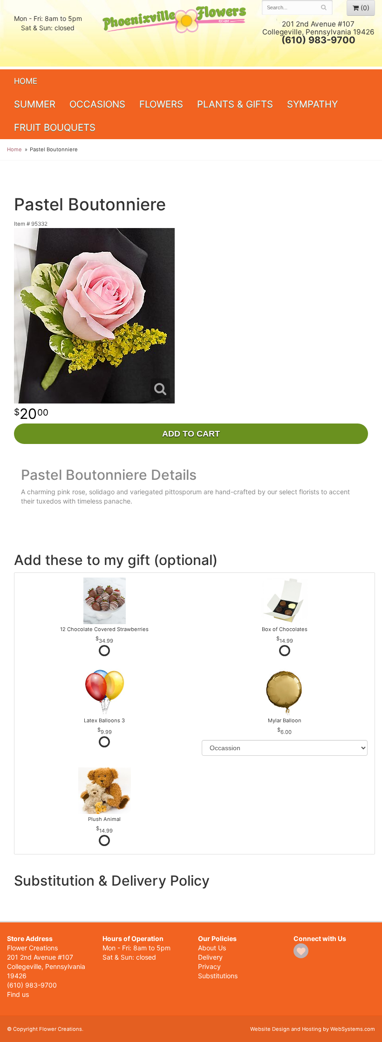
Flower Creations (175, 33)
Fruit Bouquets (55, 127)
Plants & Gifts (235, 104)
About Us (212, 948)
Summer (34, 104)
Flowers (161, 104)
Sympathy (312, 104)
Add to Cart (191, 433)
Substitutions (218, 976)
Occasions (97, 104)
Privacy (209, 966)
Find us (18, 994)
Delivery (210, 957)
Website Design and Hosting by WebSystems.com (312, 1029)
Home (25, 81)
